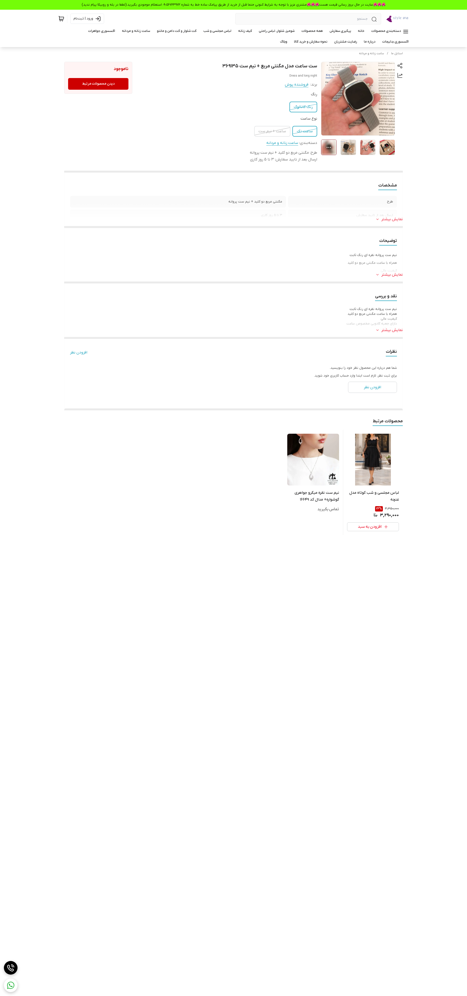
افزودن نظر (78, 352)
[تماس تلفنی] (11, 968)
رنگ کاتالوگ (303, 107)
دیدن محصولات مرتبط (98, 83)
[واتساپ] (11, 985)
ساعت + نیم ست (272, 131)
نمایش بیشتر (392, 219)
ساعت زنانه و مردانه (371, 53)
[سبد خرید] (61, 19)
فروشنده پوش (296, 84)
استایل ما (397, 53)
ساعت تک (305, 131)
